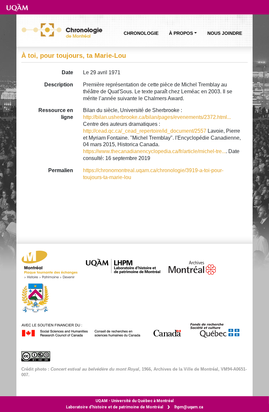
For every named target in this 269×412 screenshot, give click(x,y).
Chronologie (141, 33)
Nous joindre (224, 33)
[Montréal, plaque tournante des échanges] (52, 266)
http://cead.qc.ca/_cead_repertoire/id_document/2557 (144, 131)
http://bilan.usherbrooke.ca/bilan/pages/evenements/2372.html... (157, 117)
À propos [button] (181, 33)
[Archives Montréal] (195, 266)
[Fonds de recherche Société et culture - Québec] (218, 329)
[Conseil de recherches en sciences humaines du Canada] (104, 329)
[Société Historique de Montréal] (38, 297)
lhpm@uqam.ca (188, 407)
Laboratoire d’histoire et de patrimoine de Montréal (114, 407)
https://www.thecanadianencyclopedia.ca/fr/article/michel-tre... (154, 151)
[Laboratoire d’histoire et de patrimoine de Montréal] (126, 266)
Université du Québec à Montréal (134, 401)
